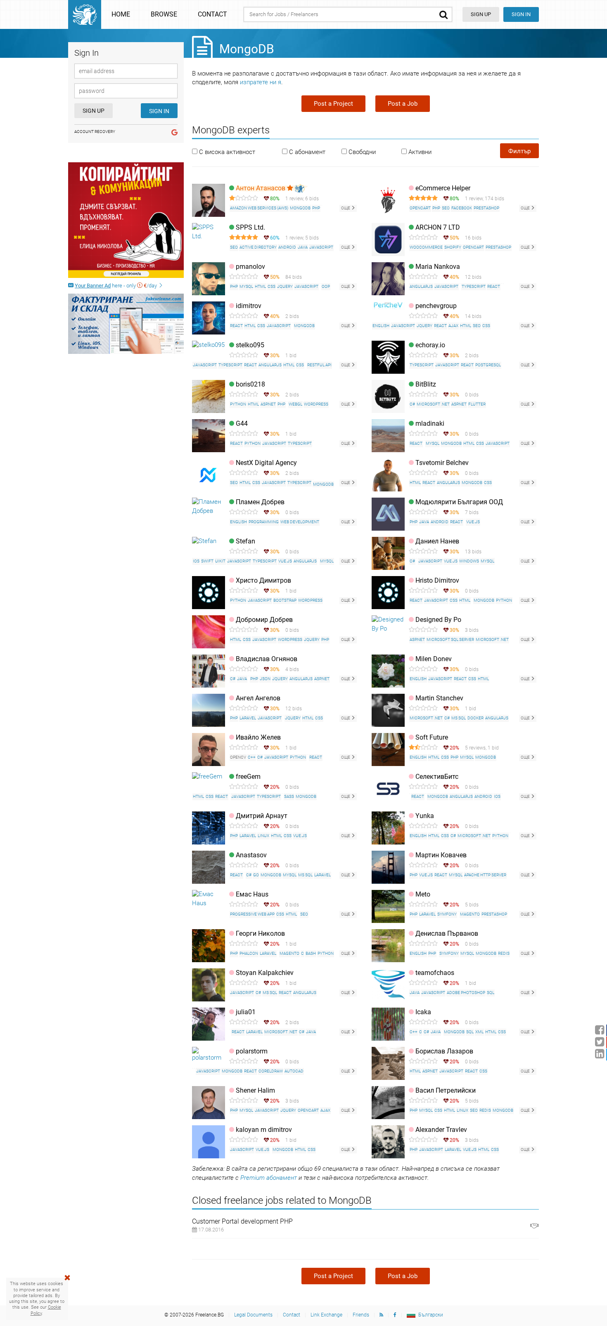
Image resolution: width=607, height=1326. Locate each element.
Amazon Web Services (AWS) (259, 208)
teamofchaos (434, 973)
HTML (260, 286)
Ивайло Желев (258, 737)
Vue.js (473, 521)
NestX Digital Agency (266, 463)
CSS (271, 286)
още (346, 208)
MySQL (246, 286)
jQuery (285, 286)
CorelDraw (270, 1071)
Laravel (247, 718)
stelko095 (250, 345)
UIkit (220, 561)
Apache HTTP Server (485, 875)
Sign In (521, 14)
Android (287, 247)
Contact (212, 14)
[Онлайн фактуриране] (126, 324)
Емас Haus (252, 894)
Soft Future (431, 737)
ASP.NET (268, 404)
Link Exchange (326, 1315)
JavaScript (321, 247)
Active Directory (258, 247)
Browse (164, 14)
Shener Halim (255, 1090)
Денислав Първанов (446, 933)
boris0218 (250, 384)
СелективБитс (436, 776)
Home (120, 14)
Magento (470, 914)
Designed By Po (438, 620)
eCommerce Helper (442, 188)
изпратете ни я (260, 82)
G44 (242, 423)
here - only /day (116, 285)
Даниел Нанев (437, 541)
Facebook (461, 208)
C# (412, 404)
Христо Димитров (263, 580)
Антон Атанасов (261, 188)
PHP (316, 208)
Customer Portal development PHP (242, 1221)
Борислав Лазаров (444, 1051)
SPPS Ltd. (250, 227)
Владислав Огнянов (266, 659)
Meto (422, 894)
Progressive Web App (252, 914)
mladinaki (429, 423)
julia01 (246, 1012)
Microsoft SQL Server (450, 639)
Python (238, 404)
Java (303, 247)
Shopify (452, 247)
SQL (490, 992)
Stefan (245, 541)
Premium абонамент (268, 1177)
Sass (289, 796)
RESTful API (319, 365)
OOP (326, 286)
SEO (446, 208)
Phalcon (248, 953)
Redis (504, 953)
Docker (475, 718)
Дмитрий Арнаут (261, 816)
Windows (469, 561)
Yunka (424, 816)
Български (430, 1315)
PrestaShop (486, 208)
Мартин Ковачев (441, 855)
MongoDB (300, 208)
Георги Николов (260, 933)
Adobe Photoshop (466, 992)
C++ (252, 757)
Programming (264, 521)
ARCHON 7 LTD (437, 227)
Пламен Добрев (260, 502)
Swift (207, 561)
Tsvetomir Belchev (442, 463)
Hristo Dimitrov (437, 580)
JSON (265, 678)
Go (256, 875)
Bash (311, 953)
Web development (299, 521)
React (493, 286)
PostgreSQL (488, 365)
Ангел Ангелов (258, 698)
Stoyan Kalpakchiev (265, 973)
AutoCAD (294, 1071)
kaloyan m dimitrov (264, 1130)
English (380, 325)
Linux (263, 835)
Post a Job (402, 103)
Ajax (453, 325)
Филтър (519, 151)
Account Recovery (94, 131)
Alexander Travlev (441, 1130)
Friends (361, 1315)
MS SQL (458, 718)
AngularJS (421, 286)
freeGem (248, 776)
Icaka (423, 1012)
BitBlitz (425, 384)
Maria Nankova (437, 266)
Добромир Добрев (264, 620)
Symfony (447, 914)
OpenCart (420, 208)
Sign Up (93, 110)
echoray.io (430, 345)
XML (479, 1031)
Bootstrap (284, 600)
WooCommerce (426, 247)
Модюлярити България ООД (459, 502)
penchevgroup (436, 306)
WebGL (295, 404)
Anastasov (251, 855)
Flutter (477, 404)
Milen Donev (433, 659)
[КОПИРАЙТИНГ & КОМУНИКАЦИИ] (126, 220)
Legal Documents (253, 1315)
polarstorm (252, 1051)
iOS (196, 561)
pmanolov (250, 266)
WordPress (316, 404)
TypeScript (474, 286)
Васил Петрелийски (445, 1090)
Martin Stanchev (439, 698)
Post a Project (333, 103)
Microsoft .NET (433, 404)
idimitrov (248, 306)
